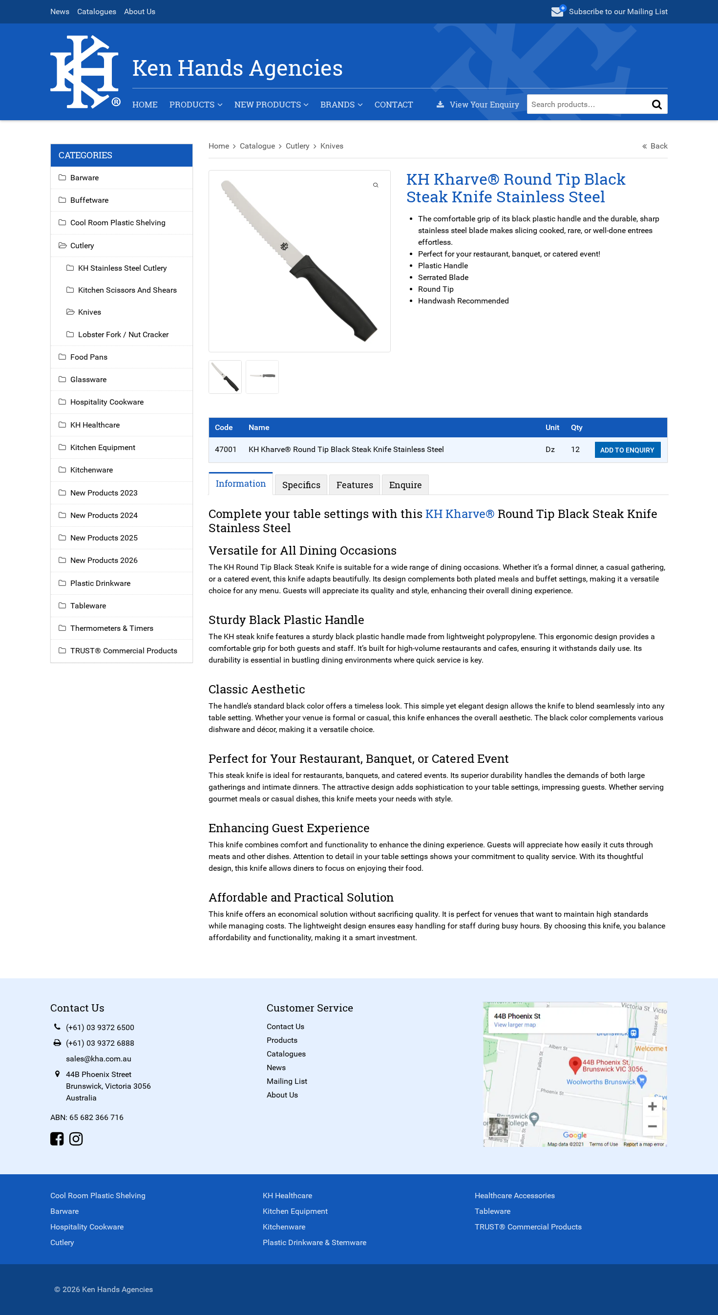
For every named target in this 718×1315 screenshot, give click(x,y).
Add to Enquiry (628, 450)
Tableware (88, 605)
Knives (331, 146)
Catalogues (96, 11)
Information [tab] (241, 483)
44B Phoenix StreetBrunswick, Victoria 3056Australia (108, 1086)
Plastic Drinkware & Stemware (314, 1242)
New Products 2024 (104, 515)
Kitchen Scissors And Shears (127, 290)
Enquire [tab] (405, 485)
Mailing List (287, 1081)
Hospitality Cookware (107, 402)
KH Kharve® (460, 513)
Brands (337, 104)
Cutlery (298, 146)
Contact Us (285, 1026)
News (59, 11)
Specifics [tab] (301, 485)
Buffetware (89, 200)
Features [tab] (355, 485)
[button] (657, 104)
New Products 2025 (104, 537)
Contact (394, 104)
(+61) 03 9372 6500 (100, 1027)
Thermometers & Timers (111, 628)
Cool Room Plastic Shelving (118, 222)
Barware (84, 177)
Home (145, 104)
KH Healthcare (95, 425)
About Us (139, 11)
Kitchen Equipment (102, 447)
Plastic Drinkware (100, 583)
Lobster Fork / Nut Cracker (123, 334)
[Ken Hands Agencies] (85, 71)
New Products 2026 (104, 560)
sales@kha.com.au (98, 1058)
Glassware (88, 379)
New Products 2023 (104, 492)
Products (191, 104)
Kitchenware (91, 469)
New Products (267, 104)
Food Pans (88, 357)
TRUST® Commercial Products (123, 650)
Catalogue (257, 146)
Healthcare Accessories (515, 1195)
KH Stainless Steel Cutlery (122, 268)
